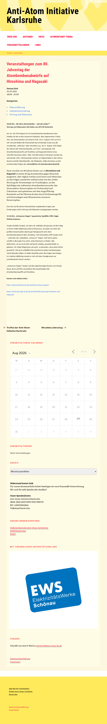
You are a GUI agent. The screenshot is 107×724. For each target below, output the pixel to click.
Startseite (9, 53)
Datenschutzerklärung (20, 658)
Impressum (15, 662)
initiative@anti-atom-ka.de (49, 645)
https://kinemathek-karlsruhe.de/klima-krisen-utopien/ (28, 285)
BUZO (13, 534)
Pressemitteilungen (18, 45)
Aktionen (28, 36)
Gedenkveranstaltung (19, 111)
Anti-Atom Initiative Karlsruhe (43, 15)
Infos (41, 36)
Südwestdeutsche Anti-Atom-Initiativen (29, 528)
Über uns (12, 36)
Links (38, 45)
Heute (84, 352)
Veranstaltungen (18, 53)
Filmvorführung (17, 107)
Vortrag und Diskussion (20, 114)
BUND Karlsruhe (18, 531)
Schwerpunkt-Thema (61, 36)
